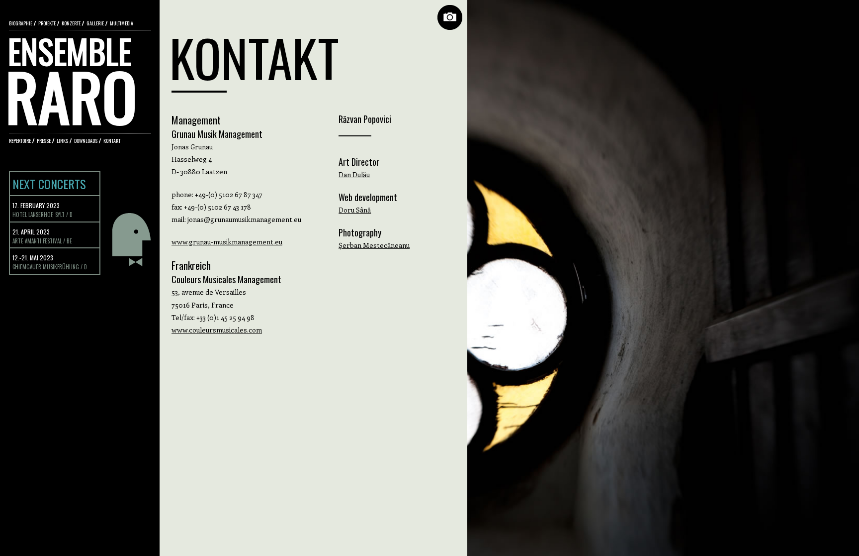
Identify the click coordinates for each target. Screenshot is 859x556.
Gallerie (95, 23)
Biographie (20, 23)
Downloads (85, 140)
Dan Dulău (354, 174)
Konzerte (71, 23)
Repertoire (20, 140)
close (449, 17)
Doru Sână (355, 210)
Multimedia (121, 23)
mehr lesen (131, 239)
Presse (44, 140)
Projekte (47, 23)
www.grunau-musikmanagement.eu (227, 241)
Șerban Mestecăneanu (374, 245)
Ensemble (72, 74)
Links (62, 140)
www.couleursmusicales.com (217, 329)
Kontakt (111, 140)
